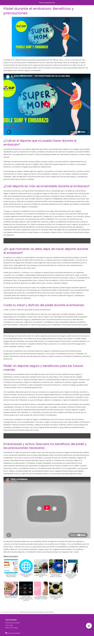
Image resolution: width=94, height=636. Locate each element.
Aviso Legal (9, 625)
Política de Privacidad (12, 623)
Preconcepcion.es (47, 2)
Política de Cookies (11, 628)
